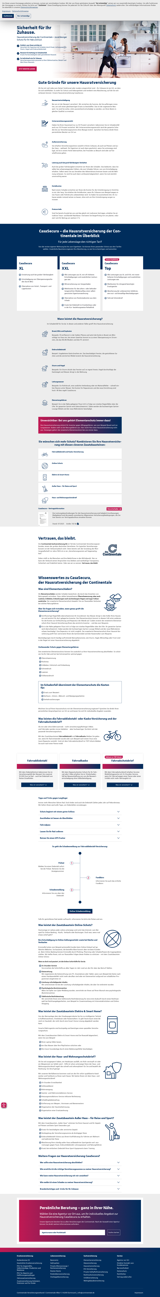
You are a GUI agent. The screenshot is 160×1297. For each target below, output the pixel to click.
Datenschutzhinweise (20, 11)
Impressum (6, 11)
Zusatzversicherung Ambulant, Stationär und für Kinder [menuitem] (28, 1282)
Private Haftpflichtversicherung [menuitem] (96, 1272)
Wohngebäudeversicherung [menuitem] (94, 1281)
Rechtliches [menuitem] (121, 1274)
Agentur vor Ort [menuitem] (123, 1260)
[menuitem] (30, 1256)
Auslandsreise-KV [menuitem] (23, 1260)
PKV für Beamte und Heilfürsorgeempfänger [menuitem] (26, 1274)
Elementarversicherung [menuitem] (92, 1260)
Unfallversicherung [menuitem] (91, 1278)
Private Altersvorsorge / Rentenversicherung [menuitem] (59, 1267)
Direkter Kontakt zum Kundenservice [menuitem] (125, 1264)
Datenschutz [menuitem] (122, 1271)
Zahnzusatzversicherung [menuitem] (26, 1278)
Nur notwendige (23, 16)
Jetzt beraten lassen (27, 69)
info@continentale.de (86, 1293)
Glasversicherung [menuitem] (90, 1263)
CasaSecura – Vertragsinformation (51, 508)
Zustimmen (8, 16)
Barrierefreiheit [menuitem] (123, 1268)
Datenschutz (111, 5)
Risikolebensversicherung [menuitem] (60, 1274)
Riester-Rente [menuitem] (55, 1271)
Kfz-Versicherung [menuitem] (90, 1269)
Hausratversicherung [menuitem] (91, 1266)
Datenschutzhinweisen (29, 7)
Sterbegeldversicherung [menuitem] (59, 1277)
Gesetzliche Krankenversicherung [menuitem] (29, 1263)
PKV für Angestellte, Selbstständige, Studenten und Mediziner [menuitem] (29, 1268)
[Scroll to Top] (149, 642)
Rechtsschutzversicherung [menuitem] (94, 1275)
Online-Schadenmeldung (80, 911)
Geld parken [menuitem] (54, 1263)
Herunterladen (113, 509)
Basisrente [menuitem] (54, 1260)
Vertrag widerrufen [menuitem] (124, 1277)
